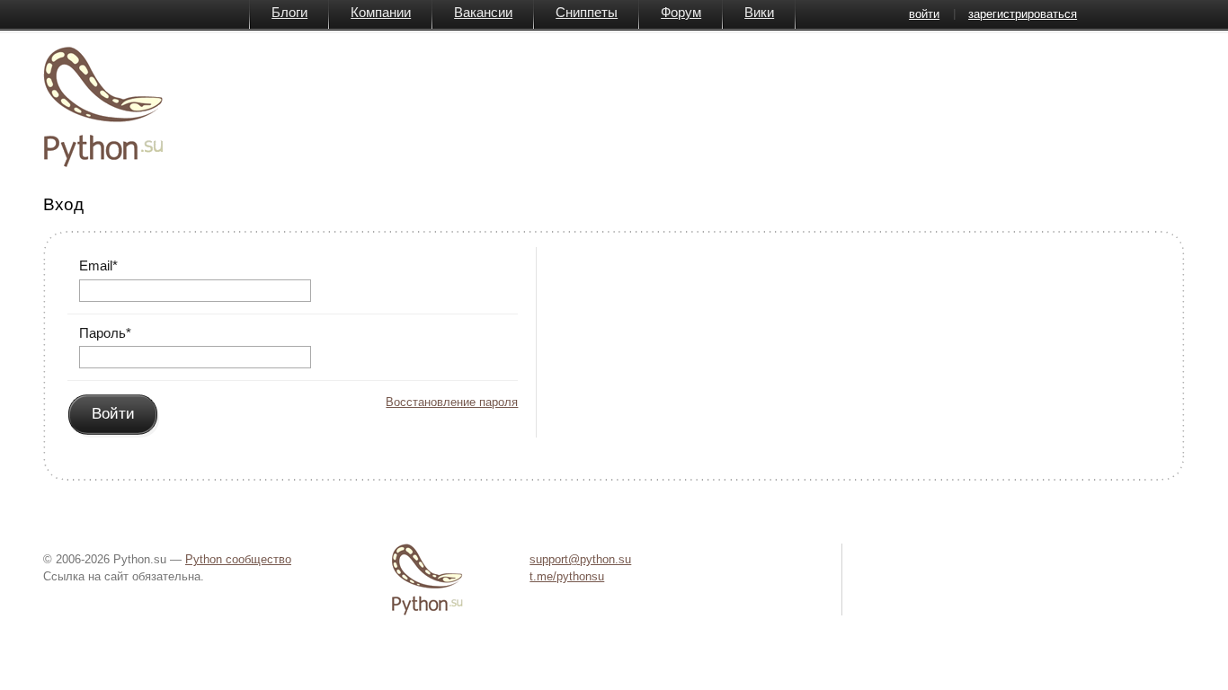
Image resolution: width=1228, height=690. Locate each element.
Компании (381, 12)
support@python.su (580, 559)
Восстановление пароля (452, 402)
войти (924, 14)
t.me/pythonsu (566, 576)
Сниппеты (587, 12)
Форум (681, 12)
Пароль (105, 333)
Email (98, 265)
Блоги (289, 12)
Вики (759, 12)
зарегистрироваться (1022, 14)
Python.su (103, 107)
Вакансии (483, 12)
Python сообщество (238, 559)
